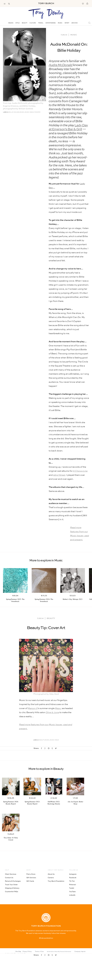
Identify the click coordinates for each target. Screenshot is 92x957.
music (22, 112)
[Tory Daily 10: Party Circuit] (11, 822)
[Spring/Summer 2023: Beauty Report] (32, 786)
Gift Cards (30, 881)
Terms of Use (39, 951)
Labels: (6, 112)
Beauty (24, 23)
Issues (10, 23)
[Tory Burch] (46, 3)
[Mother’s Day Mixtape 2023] (72, 580)
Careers (51, 877)
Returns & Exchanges (13, 881)
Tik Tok (72, 881)
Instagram (73, 874)
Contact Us (9, 877)
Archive (74, 23)
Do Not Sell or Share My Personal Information (59, 951)
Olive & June (52, 712)
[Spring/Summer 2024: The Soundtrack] (44, 580)
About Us (51, 874)
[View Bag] (87, 3)
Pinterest (72, 884)
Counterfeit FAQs (11, 891)
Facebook (72, 877)
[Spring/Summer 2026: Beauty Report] (11, 786)
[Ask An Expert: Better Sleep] (75, 786)
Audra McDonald (60, 65)
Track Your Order (11, 884)
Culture (33, 23)
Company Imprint (79, 951)
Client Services (10, 874)
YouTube (72, 891)
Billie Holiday (14, 112)
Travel (40, 23)
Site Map (18, 951)
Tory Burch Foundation (56, 881)
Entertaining (51, 23)
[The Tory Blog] (46, 14)
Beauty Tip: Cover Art (46, 628)
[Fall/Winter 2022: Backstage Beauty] (54, 786)
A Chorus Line (80, 471)
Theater (37, 112)
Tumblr (71, 888)
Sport (67, 23)
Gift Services (31, 877)
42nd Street (59, 475)
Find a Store (30, 874)
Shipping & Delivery (12, 888)
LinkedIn (72, 895)
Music (60, 23)
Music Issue (29, 112)
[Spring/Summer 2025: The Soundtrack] (15, 580)
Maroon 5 (32, 708)
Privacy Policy (27, 951)
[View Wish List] (83, 3)
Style (17, 23)
